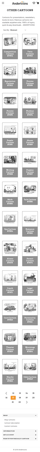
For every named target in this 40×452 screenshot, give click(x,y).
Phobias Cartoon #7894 (30, 113)
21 (13, 402)
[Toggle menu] (3, 3)
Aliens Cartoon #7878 (10, 261)
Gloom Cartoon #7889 (30, 143)
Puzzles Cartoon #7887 (30, 172)
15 (33, 393)
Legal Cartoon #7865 (30, 290)
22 (20, 402)
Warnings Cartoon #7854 (30, 349)
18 (20, 398)
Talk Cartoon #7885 (30, 201)
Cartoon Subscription (12, 423)
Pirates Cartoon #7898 (30, 83)
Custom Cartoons (10, 426)
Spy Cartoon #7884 (10, 230)
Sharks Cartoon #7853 (10, 379)
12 (13, 393)
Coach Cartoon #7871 (10, 290)
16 (6, 398)
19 (26, 398)
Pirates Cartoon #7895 (10, 113)
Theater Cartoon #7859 (10, 349)
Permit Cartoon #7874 (30, 261)
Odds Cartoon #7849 (29, 378)
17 (13, 398)
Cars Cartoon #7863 (10, 319)
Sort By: (6, 30)
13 (20, 393)
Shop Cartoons (9, 420)
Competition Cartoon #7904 (10, 54)
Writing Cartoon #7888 (10, 172)
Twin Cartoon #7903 (30, 54)
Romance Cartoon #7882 (30, 231)
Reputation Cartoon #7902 (10, 83)
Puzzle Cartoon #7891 (10, 143)
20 (33, 398)
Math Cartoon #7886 (10, 202)
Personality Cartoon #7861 (30, 320)
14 (27, 393)
